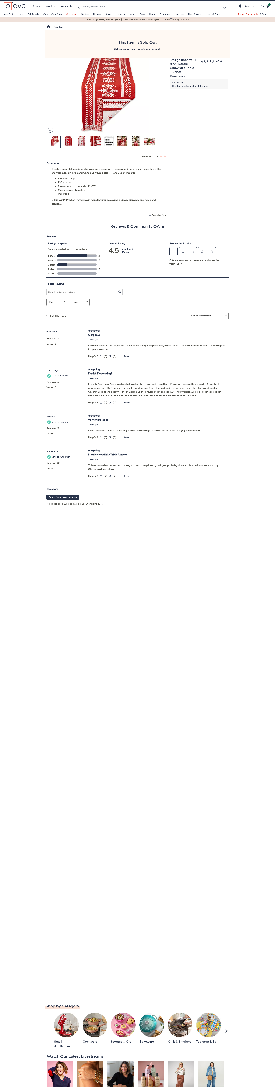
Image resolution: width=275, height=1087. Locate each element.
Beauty (109, 14)
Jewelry (121, 14)
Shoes (132, 14)
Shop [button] (35, 6)
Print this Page (159, 215)
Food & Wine (194, 14)
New (21, 14)
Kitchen (180, 14)
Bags (142, 14)
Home (152, 14)
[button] (241, 6)
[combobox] (148, 6)
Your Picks (9, 14)
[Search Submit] (223, 6)
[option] (137, 19)
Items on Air (66, 6)
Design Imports (178, 75)
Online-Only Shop (52, 14)
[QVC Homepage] (48, 27)
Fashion (97, 14)
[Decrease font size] (165, 156)
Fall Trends (33, 14)
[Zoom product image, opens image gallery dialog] (49, 130)
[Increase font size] (161, 156)
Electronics (165, 14)
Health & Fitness (214, 14)
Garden (85, 14)
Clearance (71, 14)
